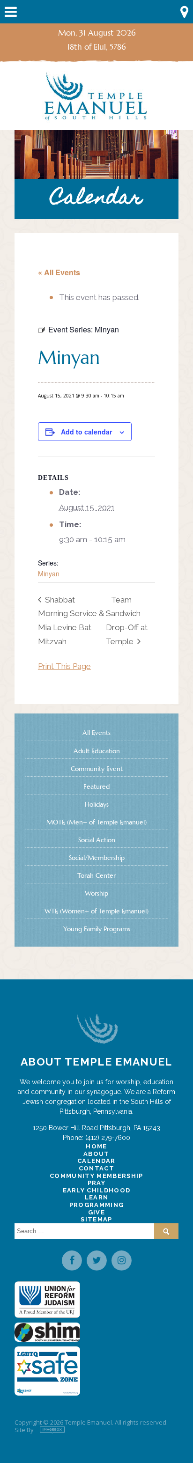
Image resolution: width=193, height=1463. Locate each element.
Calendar (96, 1160)
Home (96, 1146)
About (96, 1153)
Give (96, 1212)
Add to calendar (86, 431)
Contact (96, 1168)
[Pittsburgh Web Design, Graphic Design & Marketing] (52, 1430)
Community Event (97, 769)
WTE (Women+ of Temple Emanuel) (96, 911)
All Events (96, 732)
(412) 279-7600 (107, 1137)
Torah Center (96, 875)
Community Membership (96, 1175)
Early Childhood (97, 1190)
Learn (97, 1197)
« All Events (59, 272)
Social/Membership (97, 857)
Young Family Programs (96, 929)
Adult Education (97, 751)
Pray (96, 1182)
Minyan (48, 573)
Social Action (96, 840)
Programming (96, 1204)
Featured (96, 786)
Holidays (97, 804)
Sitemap (96, 1219)
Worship (96, 893)
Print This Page (64, 666)
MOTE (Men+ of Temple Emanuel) (96, 822)
